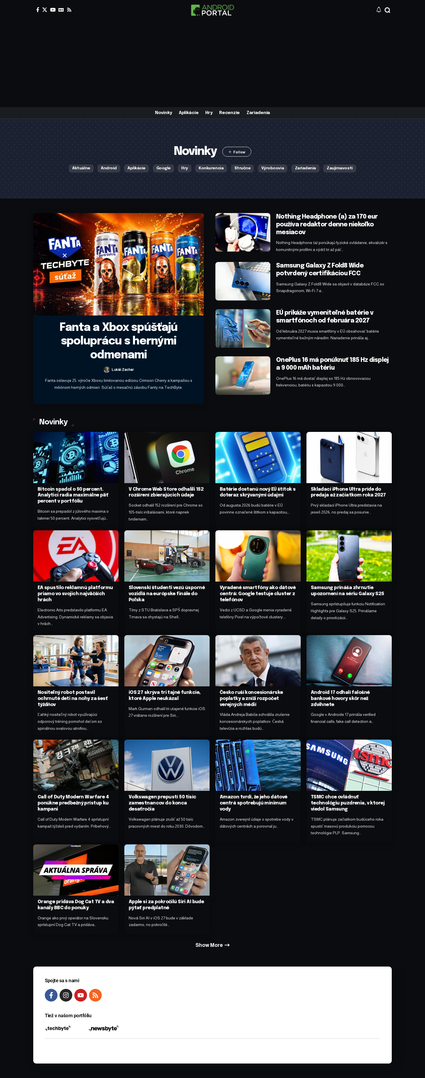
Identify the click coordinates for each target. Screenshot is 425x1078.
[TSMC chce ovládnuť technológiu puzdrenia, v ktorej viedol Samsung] (349, 765)
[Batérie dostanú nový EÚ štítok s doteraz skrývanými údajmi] (258, 457)
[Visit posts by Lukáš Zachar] (107, 369)
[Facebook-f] (51, 995)
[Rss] (69, 9)
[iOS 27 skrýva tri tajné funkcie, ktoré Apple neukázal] (167, 660)
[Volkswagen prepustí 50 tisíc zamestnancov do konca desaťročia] (167, 765)
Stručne (242, 168)
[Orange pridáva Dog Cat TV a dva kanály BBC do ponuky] (76, 870)
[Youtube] (80, 995)
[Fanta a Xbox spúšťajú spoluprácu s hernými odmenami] (118, 264)
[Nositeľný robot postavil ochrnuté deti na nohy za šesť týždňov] (76, 660)
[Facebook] (38, 9)
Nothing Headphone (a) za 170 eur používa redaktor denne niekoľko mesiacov (327, 225)
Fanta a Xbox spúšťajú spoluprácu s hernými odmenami (119, 341)
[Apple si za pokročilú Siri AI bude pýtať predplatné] (167, 870)
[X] (45, 9)
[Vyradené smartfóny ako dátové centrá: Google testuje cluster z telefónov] (258, 556)
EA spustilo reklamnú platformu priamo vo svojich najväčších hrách (75, 593)
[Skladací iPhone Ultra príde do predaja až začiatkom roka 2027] (349, 457)
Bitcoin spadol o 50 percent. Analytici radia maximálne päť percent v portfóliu (73, 495)
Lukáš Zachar (123, 370)
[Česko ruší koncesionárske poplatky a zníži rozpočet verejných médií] (258, 660)
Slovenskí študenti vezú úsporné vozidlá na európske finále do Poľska (167, 593)
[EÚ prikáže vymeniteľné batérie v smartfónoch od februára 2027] (242, 328)
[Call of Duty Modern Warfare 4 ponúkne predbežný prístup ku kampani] (76, 765)
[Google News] (61, 9)
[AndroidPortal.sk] (212, 10)
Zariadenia (305, 168)
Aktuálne (81, 168)
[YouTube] (53, 9)
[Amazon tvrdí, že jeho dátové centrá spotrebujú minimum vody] (258, 765)
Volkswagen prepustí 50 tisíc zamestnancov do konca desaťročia (162, 803)
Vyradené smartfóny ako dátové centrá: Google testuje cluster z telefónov (257, 593)
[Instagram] (66, 995)
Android (109, 168)
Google (163, 168)
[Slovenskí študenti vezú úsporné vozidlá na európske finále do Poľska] (167, 556)
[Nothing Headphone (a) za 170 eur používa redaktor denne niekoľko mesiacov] (242, 232)
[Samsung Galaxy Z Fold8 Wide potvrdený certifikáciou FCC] (242, 281)
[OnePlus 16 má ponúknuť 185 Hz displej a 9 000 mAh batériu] (242, 375)
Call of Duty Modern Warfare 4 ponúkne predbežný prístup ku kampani (73, 803)
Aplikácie (136, 168)
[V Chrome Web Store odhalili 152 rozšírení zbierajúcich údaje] (167, 457)
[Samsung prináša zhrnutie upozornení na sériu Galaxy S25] (349, 556)
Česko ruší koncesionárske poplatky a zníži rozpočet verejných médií (251, 698)
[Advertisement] (212, 63)
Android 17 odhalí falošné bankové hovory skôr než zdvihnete (340, 698)
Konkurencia (211, 168)
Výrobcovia (272, 168)
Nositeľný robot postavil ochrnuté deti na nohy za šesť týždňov (73, 698)
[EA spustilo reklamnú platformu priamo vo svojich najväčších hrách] (76, 556)
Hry (184, 168)
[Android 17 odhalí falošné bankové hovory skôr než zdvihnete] (349, 660)
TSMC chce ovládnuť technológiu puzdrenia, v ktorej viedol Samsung (348, 803)
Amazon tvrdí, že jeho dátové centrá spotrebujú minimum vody (253, 803)
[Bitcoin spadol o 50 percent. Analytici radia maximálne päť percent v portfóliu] (76, 457)
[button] (387, 10)
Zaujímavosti (339, 168)
